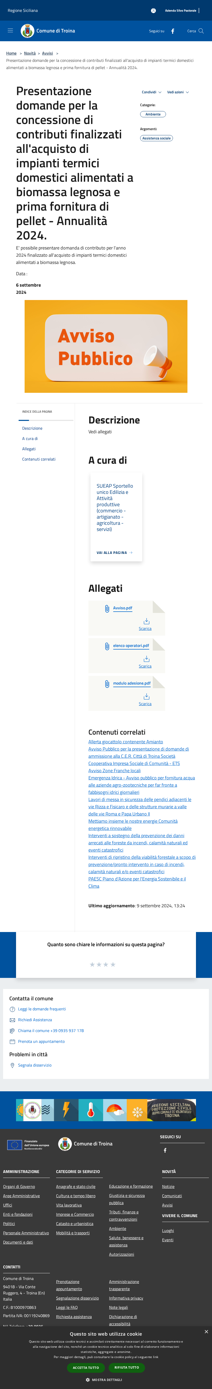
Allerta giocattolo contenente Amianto (125, 741)
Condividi (149, 92)
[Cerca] (201, 31)
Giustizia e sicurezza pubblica (127, 1199)
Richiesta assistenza (74, 1316)
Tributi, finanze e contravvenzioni (124, 1215)
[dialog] (106, 1357)
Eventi (167, 1240)
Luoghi (168, 1230)
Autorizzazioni (121, 1254)
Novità (30, 53)
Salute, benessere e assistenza (126, 1241)
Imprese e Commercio (75, 1214)
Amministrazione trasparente (124, 1285)
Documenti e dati (18, 1242)
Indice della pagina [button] (37, 411)
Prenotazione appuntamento (69, 1285)
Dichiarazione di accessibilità (123, 1320)
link (155, 1357)
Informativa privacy (126, 1298)
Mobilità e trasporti (73, 1233)
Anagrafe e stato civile (75, 1186)
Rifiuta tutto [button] (127, 1367)
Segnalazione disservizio (77, 1298)
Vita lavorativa (69, 1205)
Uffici (7, 1205)
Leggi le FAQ (67, 1307)
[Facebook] (170, 30)
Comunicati (172, 1196)
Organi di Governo (19, 1186)
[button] (106, 1380)
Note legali (118, 1307)
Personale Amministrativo (26, 1233)
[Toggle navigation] (10, 30)
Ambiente (117, 1228)
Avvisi (47, 53)
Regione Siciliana (23, 10)
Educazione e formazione (131, 1186)
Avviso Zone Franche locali (114, 770)
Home (11, 53)
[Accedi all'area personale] (153, 11)
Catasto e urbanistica (74, 1223)
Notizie (168, 1186)
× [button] (206, 1332)
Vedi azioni (175, 92)
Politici (9, 1223)
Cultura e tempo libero (75, 1196)
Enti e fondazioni (18, 1214)
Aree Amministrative (21, 1196)
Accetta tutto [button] (86, 1368)
